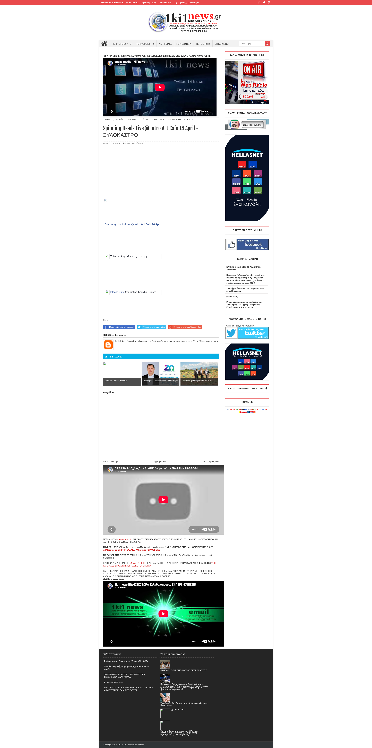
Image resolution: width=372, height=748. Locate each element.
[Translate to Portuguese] (266, 410)
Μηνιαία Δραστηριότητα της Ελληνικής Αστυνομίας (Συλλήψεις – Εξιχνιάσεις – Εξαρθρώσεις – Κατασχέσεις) (244, 304)
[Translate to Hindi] (248, 410)
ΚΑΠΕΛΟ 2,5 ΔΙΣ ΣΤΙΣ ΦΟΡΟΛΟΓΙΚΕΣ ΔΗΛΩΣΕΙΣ (183, 670)
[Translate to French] (228, 410)
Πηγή (105, 320)
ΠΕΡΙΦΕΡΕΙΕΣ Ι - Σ (145, 43)
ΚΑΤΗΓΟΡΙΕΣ (165, 43)
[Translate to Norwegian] (263, 410)
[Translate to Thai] (251, 412)
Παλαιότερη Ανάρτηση (210, 461)
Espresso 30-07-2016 (113, 682)
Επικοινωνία (165, 3)
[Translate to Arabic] (237, 410)
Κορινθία (128, 143)
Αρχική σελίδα (160, 461)
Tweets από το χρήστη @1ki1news (240, 326)
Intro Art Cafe (117, 292)
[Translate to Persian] (260, 410)
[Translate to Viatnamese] (254, 412)
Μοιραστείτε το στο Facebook (121, 327)
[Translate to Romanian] (240, 412)
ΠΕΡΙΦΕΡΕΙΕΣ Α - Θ (122, 43)
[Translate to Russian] (243, 412)
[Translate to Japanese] (257, 410)
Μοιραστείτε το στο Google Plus (187, 327)
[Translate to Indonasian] (251, 410)
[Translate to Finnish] (245, 410)
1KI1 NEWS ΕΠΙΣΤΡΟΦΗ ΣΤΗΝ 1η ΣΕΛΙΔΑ (120, 3)
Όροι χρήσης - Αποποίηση (187, 3)
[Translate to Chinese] (240, 410)
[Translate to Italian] (254, 410)
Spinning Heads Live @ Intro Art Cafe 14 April (133, 224)
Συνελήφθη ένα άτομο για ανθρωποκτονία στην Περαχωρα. (184, 704)
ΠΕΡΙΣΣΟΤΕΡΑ (183, 43)
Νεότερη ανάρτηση (111, 461)
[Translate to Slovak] (245, 412)
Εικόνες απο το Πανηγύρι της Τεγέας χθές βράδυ (126, 661)
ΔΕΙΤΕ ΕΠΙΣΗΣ (203, 43)
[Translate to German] (231, 410)
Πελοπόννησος (137, 143)
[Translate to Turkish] (234, 410)
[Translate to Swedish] (248, 412)
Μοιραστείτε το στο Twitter (154, 327)
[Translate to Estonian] (243, 410)
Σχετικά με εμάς (149, 3)
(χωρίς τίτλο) (232, 296)
